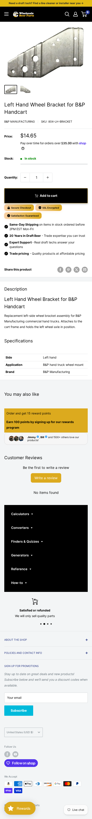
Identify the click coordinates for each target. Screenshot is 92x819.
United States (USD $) (20, 732)
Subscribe (19, 710)
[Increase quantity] (47, 177)
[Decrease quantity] (25, 177)
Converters (20, 528)
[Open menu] (6, 14)
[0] (84, 14)
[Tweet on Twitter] (77, 269)
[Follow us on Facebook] (7, 754)
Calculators (20, 514)
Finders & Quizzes (25, 541)
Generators (20, 555)
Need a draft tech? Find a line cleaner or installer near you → (46, 3)
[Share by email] (85, 269)
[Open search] (67, 14)
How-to (17, 583)
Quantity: (11, 177)
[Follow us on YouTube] (15, 754)
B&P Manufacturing (19, 121)
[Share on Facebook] (60, 269)
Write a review (46, 478)
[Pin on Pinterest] (68, 269)
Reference (19, 569)
